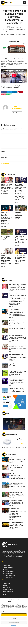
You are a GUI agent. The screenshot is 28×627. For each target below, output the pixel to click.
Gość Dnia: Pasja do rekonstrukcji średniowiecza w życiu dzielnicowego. (17, 459)
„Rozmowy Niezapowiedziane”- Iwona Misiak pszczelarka (16, 322)
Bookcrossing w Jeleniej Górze (17, 328)
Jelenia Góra (18, 29)
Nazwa (3, 151)
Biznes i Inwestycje (9, 29)
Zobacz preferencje (14, 622)
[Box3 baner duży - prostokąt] (14, 408)
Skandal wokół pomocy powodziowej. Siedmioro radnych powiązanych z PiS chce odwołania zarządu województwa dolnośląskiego (6, 218)
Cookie (12, 625)
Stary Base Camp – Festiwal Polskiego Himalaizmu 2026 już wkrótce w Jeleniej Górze (17, 390)
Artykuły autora (17, 112)
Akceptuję (14, 615)
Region (4, 562)
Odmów (14, 618)
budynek (9, 34)
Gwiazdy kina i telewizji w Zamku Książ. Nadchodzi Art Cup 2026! (17, 467)
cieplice (14, 34)
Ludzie (23, 29)
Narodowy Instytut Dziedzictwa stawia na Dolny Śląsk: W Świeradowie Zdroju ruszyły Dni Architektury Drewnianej (7, 188)
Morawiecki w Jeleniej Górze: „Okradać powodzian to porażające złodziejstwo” (17, 502)
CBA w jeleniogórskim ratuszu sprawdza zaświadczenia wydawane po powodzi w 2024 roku (6, 260)
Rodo (15, 625)
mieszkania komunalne (8, 36)
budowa (3, 34)
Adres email (4, 157)
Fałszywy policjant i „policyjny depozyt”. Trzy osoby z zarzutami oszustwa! (17, 372)
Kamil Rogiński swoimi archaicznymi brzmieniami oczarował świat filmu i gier (17, 494)
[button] (26, 600)
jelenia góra (21, 34)
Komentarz (4, 133)
